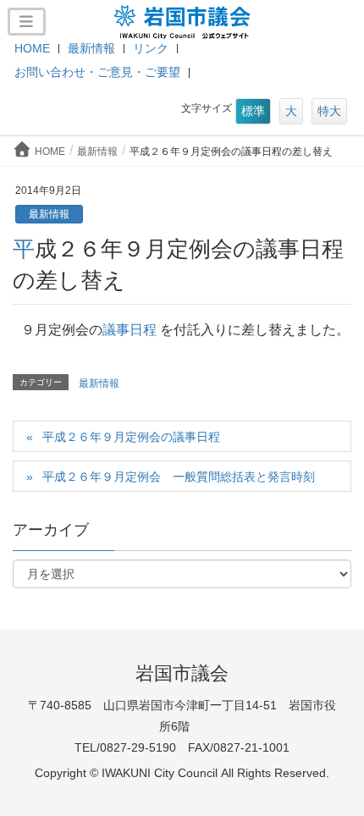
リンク (150, 48)
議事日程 (129, 330)
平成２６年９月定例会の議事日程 (131, 437)
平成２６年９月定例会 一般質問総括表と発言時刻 (178, 476)
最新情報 (91, 48)
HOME (32, 48)
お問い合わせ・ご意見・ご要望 (97, 72)
